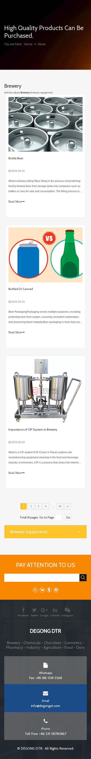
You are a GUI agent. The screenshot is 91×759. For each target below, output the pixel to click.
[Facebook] (56, 589)
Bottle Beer (15, 158)
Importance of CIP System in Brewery (32, 429)
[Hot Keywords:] (83, 577)
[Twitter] (35, 589)
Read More (15, 201)
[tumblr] (49, 589)
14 (60, 506)
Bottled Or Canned (20, 289)
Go (68, 517)
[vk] (42, 589)
